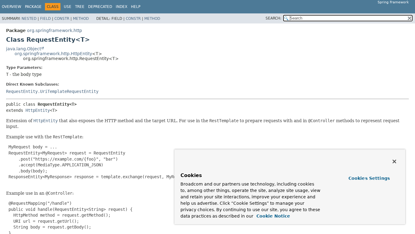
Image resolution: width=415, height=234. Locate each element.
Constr (61, 18)
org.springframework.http (54, 30)
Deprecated (100, 7)
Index (121, 7)
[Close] (394, 161)
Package (33, 7)
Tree (79, 7)
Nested (29, 18)
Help (135, 7)
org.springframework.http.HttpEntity (53, 53)
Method (81, 18)
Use (67, 7)
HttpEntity (38, 110)
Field (45, 18)
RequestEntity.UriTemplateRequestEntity (52, 91)
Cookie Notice (272, 216)
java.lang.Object (23, 48)
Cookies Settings (369, 178)
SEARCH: (273, 18)
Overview (11, 7)
